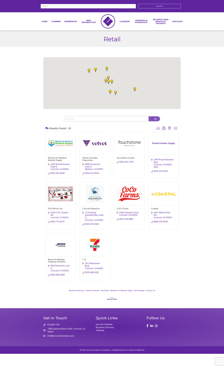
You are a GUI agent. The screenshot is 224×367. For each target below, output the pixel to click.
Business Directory (76, 291)
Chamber (56, 21)
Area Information (89, 21)
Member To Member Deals (121, 291)
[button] (115, 93)
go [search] (155, 119)
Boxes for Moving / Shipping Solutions (56, 260)
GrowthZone (139, 350)
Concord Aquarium (91, 208)
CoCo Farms (122, 208)
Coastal (154, 208)
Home (45, 21)
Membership (70, 21)
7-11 (84, 259)
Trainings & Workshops (141, 21)
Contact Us (150, 291)
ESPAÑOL (159, 6)
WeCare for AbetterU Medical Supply (57, 159)
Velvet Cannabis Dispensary (89, 159)
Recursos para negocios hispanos (160, 21)
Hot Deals (105, 291)
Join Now (177, 21)
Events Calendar (92, 291)
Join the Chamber (104, 324)
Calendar (125, 21)
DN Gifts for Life (55, 208)
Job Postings (139, 291)
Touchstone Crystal (125, 158)
